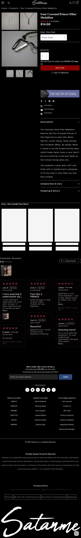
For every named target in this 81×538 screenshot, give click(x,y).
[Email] (53, 101)
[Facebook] (41, 101)
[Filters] (61, 261)
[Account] (70, 2)
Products (13, 8)
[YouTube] (48, 390)
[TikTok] (43, 390)
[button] (45, 21)
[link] (14, 244)
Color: (47, 32)
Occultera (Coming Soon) (54, 497)
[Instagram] (33, 390)
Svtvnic (8, 497)
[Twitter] (45, 101)
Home (4, 8)
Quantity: (44, 50)
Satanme (72, 497)
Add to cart (60, 68)
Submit (65, 377)
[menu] (3, 2)
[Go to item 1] (6, 270)
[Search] (9, 3)
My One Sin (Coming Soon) (27, 497)
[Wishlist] (74, 2)
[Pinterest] (49, 101)
